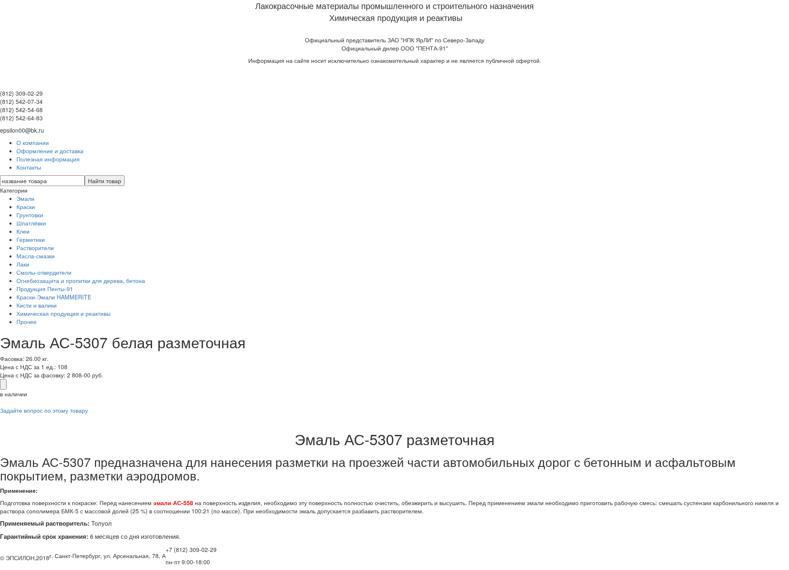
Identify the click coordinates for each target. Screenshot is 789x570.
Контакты (28, 167)
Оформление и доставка (49, 151)
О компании (32, 142)
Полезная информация (48, 159)
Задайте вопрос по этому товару (44, 410)
